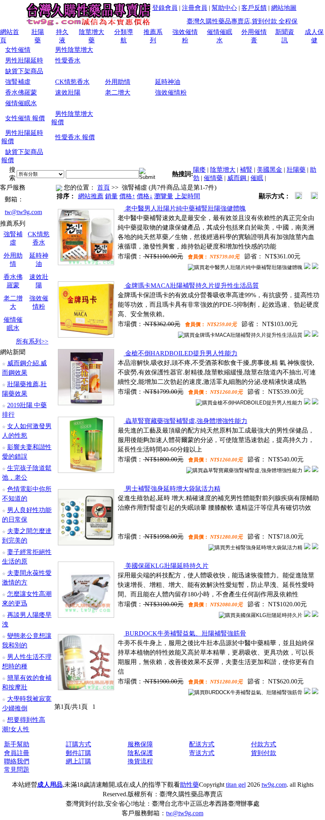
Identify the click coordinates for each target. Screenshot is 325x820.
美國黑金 (269, 169)
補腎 (246, 169)
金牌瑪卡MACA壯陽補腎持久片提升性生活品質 (191, 285)
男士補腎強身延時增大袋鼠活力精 (172, 488)
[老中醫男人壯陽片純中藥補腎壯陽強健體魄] (86, 263)
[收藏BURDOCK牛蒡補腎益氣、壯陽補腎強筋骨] (315, 692)
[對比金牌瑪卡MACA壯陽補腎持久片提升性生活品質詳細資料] (307, 334)
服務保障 (140, 744)
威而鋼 (237, 178)
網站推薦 (90, 196)
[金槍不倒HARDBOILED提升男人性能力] (86, 403)
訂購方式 (78, 744)
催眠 (256, 178)
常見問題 (16, 769)
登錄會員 (165, 7)
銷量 (111, 196)
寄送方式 (201, 753)
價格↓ (145, 196)
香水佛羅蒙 (21, 92)
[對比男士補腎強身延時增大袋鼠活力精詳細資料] (307, 547)
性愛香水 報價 (75, 137)
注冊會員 (194, 7)
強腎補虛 (18, 81)
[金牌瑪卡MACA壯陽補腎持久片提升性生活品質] (86, 335)
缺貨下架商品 (24, 71)
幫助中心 (224, 7)
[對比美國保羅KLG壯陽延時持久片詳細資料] (307, 614)
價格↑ (127, 196)
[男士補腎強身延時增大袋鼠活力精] (86, 543)
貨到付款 (263, 753)
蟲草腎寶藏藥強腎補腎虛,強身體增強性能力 (185, 421)
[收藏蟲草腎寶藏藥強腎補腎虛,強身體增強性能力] (315, 470)
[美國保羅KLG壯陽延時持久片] (86, 615)
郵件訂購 (78, 753)
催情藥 (213, 178)
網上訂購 (78, 761)
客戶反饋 (254, 7)
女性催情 (18, 49)
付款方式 (263, 744)
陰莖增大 (222, 169)
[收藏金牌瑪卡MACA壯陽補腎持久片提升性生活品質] (315, 334)
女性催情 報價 (25, 118)
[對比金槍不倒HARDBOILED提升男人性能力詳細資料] (307, 402)
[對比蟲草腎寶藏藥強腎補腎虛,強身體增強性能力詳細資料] (307, 470)
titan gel (236, 784)
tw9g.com (274, 784)
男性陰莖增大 (74, 49)
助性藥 (189, 784)
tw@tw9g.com (23, 212)
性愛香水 (67, 60)
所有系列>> (32, 341)
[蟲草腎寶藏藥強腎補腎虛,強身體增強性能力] (86, 470)
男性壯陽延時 (24, 60)
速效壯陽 (67, 92)
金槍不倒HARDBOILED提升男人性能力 (180, 353)
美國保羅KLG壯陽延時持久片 (166, 565)
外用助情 (117, 81)
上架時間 (187, 196)
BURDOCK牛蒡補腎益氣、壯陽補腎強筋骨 (185, 633)
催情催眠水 (21, 103)
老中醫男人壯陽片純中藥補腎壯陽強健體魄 (185, 208)
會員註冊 (16, 753)
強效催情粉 (171, 92)
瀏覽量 (163, 196)
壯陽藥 (296, 169)
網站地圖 (283, 7)
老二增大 (117, 92)
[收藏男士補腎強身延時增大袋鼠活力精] (315, 547)
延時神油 (167, 81)
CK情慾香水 (72, 81)
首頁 (103, 187)
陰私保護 (140, 753)
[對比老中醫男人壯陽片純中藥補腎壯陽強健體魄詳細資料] (307, 267)
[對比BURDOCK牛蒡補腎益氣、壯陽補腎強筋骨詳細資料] (307, 692)
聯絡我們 (16, 761)
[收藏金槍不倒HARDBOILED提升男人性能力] (315, 402)
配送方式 (201, 744)
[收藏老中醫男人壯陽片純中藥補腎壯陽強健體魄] (315, 267)
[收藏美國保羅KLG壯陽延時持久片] (315, 614)
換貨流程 (140, 761)
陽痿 (199, 169)
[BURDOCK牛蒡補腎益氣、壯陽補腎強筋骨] (86, 688)
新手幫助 (16, 744)
